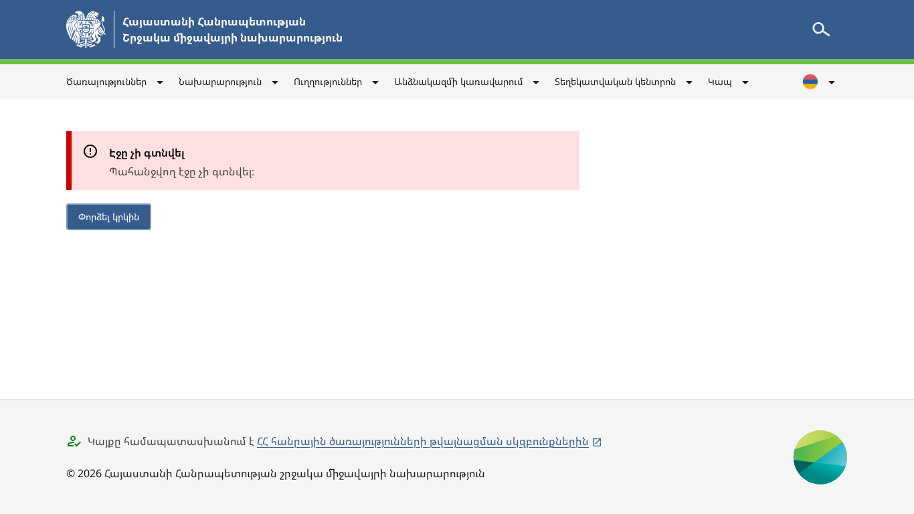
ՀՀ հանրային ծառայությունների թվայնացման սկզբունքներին (423, 441)
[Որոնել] (821, 29)
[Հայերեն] (820, 81)
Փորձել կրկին (108, 216)
